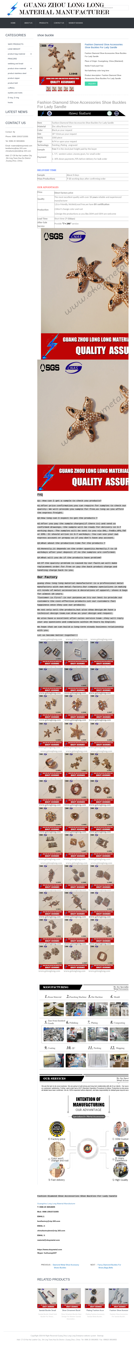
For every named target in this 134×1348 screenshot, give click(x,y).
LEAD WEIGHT (14, 49)
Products (43, 23)
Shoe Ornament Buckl (71, 1310)
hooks (10, 102)
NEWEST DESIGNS (76, 23)
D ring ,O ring (13, 98)
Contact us (59, 23)
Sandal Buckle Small (47, 1310)
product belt (13, 83)
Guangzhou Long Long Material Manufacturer (56, 1203)
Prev (43, 64)
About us (28, 23)
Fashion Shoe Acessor (119, 1310)
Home (13, 23)
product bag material (16, 54)
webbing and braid (15, 64)
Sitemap (100, 1336)
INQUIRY (92, 84)
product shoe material (17, 68)
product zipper (14, 78)
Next (77, 64)
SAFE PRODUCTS (15, 44)
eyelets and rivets (15, 93)
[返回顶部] (128, 50)
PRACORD (12, 59)
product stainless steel (17, 73)
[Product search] (125, 8)
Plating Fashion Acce (95, 1310)
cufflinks (11, 88)
